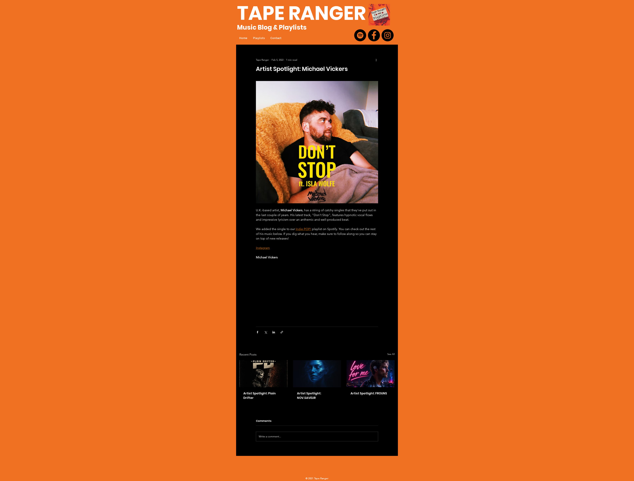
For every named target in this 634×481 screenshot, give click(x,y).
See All (391, 354)
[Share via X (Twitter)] (265, 332)
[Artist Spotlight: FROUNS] (371, 373)
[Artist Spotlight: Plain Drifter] (263, 373)
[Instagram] (388, 35)
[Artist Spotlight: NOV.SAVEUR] (317, 373)
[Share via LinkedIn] (273, 332)
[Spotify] (360, 35)
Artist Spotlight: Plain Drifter (259, 395)
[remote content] (285, 291)
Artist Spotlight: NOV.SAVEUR (309, 395)
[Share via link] (281, 332)
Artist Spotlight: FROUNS (369, 393)
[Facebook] (374, 35)
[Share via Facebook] (257, 332)
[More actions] (376, 60)
